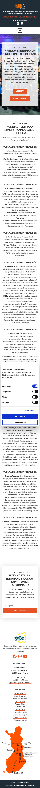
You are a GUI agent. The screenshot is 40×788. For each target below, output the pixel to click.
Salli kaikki (20, 416)
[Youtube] (25, 656)
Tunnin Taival (20, 709)
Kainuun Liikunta (23, 782)
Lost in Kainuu (20, 701)
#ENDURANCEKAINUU (10, 17)
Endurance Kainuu (20, 720)
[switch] (35, 391)
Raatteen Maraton (20, 699)
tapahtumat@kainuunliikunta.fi (20, 682)
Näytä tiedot (29, 410)
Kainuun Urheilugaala (20, 715)
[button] (20, 30)
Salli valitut (20, 422)
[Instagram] (22, 23)
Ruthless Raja (20, 707)
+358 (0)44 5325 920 (20, 680)
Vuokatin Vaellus (20, 696)
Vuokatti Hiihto (20, 693)
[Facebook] (18, 23)
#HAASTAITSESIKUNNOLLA (28, 17)
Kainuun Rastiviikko (20, 712)
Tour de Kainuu (20, 704)
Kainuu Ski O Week (20, 717)
